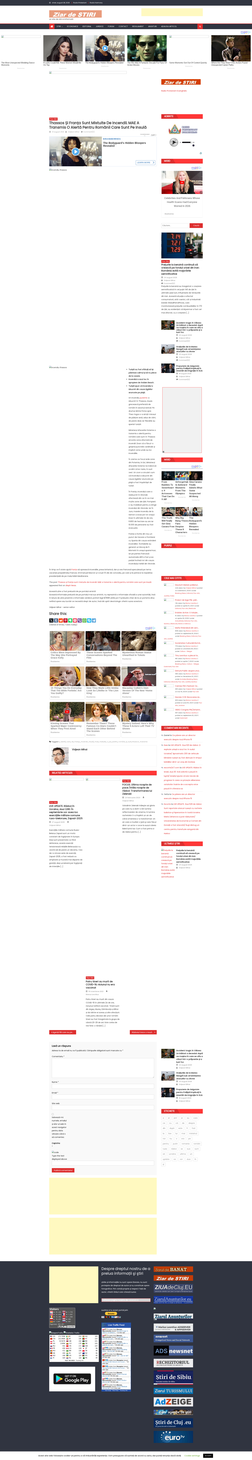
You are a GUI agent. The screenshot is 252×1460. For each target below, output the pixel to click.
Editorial (87, 26)
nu (171, 1138)
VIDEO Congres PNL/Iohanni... (188, 709)
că (177, 1123)
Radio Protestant (79, 3)
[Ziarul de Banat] (173, 1269)
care (69, 741)
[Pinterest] (65, 620)
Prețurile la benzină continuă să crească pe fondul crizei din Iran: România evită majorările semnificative (180, 269)
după (172, 1128)
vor (181, 1159)
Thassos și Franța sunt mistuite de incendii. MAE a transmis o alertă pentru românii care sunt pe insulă (104, 582)
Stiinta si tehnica (184, 624)
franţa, (77, 741)
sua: (189, 1149)
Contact (123, 26)
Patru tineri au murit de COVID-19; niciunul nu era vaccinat (100, 984)
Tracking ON (79, 1360)
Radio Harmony (96, 3)
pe (110, 741)
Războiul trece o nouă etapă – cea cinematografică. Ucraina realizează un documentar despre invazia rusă (144, 1032)
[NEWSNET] (173, 1338)
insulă (91, 741)
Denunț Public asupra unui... (187, 670)
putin (175, 1143)
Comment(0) (89, 132)
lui (176, 1133)
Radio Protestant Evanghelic (174, 91)
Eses (166, 745)
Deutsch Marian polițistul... (187, 585)
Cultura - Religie (186, 651)
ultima (183, 1154)
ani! (175, 1118)
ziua (188, 1159)
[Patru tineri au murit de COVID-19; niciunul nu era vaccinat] (103, 876)
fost (193, 1128)
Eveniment (168, 666)
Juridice (99, 26)
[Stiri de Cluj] (173, 1423)
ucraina (172, 1154)
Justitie (166, 596)
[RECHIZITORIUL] (173, 1363)
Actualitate (179, 621)
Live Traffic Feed (116, 1325)
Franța (74, 569)
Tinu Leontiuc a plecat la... (187, 655)
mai (183, 1133)
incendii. (84, 741)
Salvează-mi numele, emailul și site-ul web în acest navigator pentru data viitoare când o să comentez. (59, 1127)
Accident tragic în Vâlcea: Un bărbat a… (115, 1331)
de (72, 741)
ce (164, 1123)
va (175, 1159)
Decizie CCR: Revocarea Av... (188, 697)
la (163, 1133)
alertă (63, 741)
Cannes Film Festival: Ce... (186, 686)
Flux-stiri (53, 119)
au (188, 1118)
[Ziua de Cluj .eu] (173, 1288)
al (169, 1118)
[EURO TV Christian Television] (173, 1436)
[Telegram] (94, 620)
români (197, 1143)
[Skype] (89, 620)
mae (97, 741)
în (195, 1159)
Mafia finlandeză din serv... (187, 628)
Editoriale (174, 682)
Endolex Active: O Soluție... (187, 612)
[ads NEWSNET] (173, 1350)
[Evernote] (70, 620)
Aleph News (71, 585)
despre (191, 1123)
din (164, 1128)
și (126, 741)
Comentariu (58, 1056)
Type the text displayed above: (59, 1157)
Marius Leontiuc (92, 994)
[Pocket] (75, 620)
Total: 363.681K (70, 1360)
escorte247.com (171, 767)
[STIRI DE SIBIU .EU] (173, 1377)
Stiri (59, 26)
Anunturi (152, 26)
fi (187, 1128)
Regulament (138, 26)
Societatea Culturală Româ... (188, 643)
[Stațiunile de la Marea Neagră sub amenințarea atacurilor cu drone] (168, 349)
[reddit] (61, 620)
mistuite (102, 741)
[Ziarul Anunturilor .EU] (173, 1299)
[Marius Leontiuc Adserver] (173, 1327)
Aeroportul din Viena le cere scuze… (114, 1362)
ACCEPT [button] (208, 1455)
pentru (115, 741)
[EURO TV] (173, 1412)
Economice (72, 26)
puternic (144, 397)
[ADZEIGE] (173, 1401)
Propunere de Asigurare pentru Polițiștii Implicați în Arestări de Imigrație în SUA (189, 368)
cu (170, 1123)
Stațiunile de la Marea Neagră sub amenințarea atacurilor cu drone (188, 349)
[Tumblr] (56, 620)
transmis (144, 741)
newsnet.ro (133, 1300)
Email (55, 1092)
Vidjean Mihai (73, 132)
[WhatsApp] (84, 620)
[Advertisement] (172, 12)
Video (172, 596)
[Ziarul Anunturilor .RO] (173, 1316)
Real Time (115, 1390)
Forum (111, 26)
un (191, 1154)
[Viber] (80, 620)
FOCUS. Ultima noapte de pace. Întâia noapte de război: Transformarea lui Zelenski (137, 789)
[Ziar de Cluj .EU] (155, 1308)
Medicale (192, 608)
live (169, 1133)
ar (182, 1118)
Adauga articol (169, 26)
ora (182, 1138)
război (174, 1149)
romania (186, 1143)
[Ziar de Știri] (173, 1278)
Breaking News (180, 593)
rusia (165, 1149)
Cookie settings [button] (192, 1455)
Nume (55, 1082)
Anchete (183, 679)
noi (164, 1138)
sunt (130, 741)
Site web (56, 1103)
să (164, 1154)
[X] (51, 620)
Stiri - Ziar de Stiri (122, 1355)
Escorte (167, 804)
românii (122, 741)
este (180, 1128)
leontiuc (167, 624)
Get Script (108, 1390)
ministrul (193, 1133)
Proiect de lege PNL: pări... (186, 600)
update (166, 1159)
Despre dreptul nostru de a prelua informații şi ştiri (125, 1271)
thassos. (135, 741)
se (182, 1149)
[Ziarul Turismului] (173, 1390)
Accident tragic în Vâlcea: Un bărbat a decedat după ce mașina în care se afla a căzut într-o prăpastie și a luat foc (189, 327)
